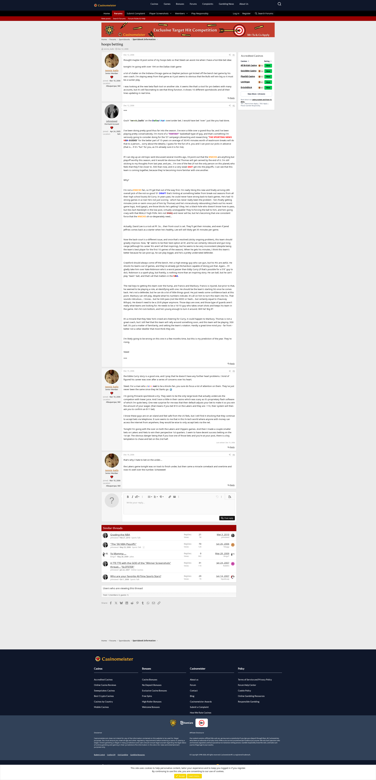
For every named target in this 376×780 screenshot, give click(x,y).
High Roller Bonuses (152, 701)
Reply (232, 98)
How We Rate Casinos (200, 712)
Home (107, 13)
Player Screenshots (158, 13)
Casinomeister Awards (201, 701)
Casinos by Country (103, 701)
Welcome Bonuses (151, 707)
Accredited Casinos (103, 679)
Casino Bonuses (149, 679)
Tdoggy (226, 547)
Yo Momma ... (118, 553)
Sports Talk (135, 537)
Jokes (132, 556)
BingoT (113, 556)
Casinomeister (197, 668)
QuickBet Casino (248, 70)
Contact (194, 690)
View (268, 65)
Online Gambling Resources (251, 696)
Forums (193, 3)
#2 (234, 105)
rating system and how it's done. (256, 101)
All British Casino (249, 65)
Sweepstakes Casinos (104, 690)
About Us (243, 3)
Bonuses (180, 3)
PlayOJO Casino (248, 76)
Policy (241, 668)
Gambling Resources (137, 755)
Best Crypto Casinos (104, 696)
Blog (192, 696)
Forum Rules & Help (136, 18)
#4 (234, 454)
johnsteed (114, 537)
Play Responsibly (199, 13)
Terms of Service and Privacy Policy (255, 679)
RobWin (226, 566)
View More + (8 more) (256, 94)
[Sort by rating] (271, 61)
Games (167, 3)
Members (180, 13)
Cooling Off (111, 755)
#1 (234, 55)
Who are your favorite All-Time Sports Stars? (135, 576)
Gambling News (226, 3)
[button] (171, 13)
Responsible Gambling (248, 701)
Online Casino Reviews (105, 685)
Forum (193, 685)
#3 (234, 371)
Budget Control (99, 755)
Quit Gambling (123, 755)
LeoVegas (245, 81)
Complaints (207, 3)
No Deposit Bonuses (152, 685)
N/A (118, 134)
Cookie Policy (244, 690)
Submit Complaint (136, 13)
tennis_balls (109, 49)
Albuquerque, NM (113, 86)
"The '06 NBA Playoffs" (123, 544)
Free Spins (147, 696)
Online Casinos (137, 570)
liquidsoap (225, 579)
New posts (106, 18)
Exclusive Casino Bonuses (154, 690)
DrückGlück (246, 87)
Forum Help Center (247, 685)
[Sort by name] (248, 61)
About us (194, 679)
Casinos (154, 3)
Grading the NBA (120, 534)
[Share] (230, 55)
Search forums (119, 18)
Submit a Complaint (199, 707)
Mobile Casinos (101, 707)
